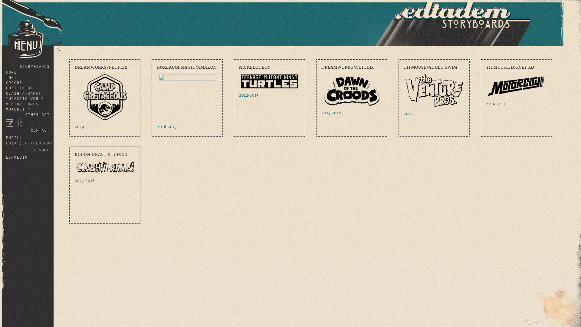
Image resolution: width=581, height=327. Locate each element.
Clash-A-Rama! (23, 94)
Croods (14, 83)
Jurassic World (25, 99)
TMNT (11, 78)
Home (11, 72)
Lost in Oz (19, 88)
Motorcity (18, 109)
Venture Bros (22, 104)
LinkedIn (17, 158)
